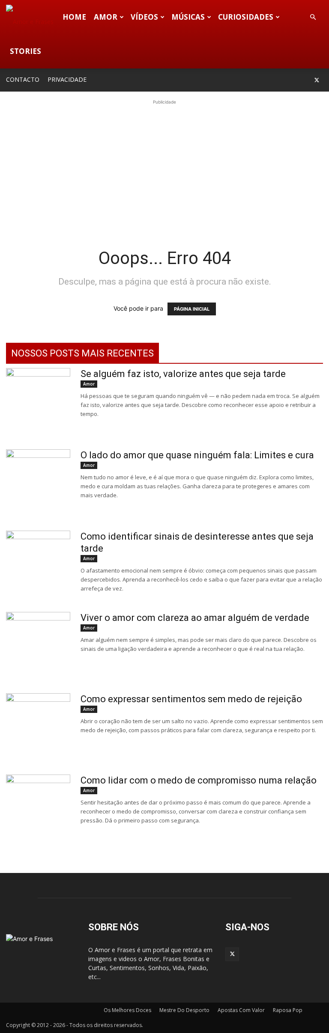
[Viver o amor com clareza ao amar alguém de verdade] (38, 644)
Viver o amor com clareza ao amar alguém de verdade (195, 617)
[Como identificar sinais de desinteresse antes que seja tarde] (38, 563)
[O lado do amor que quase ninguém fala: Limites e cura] (38, 481)
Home (74, 17)
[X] (316, 80)
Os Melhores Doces (127, 1010)
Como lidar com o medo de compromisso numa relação (199, 780)
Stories (25, 51)
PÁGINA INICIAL (191, 309)
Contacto (22, 79)
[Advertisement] (164, 166)
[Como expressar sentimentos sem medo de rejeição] (38, 725)
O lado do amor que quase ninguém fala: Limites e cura (197, 455)
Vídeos (144, 17)
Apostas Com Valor (241, 1010)
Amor (105, 17)
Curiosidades (245, 17)
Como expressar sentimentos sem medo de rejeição (191, 699)
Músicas (188, 17)
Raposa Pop (287, 1010)
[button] (312, 17)
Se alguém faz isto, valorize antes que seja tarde (183, 373)
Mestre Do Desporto (184, 1010)
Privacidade (67, 79)
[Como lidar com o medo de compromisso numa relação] (38, 807)
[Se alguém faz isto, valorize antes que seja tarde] (38, 400)
